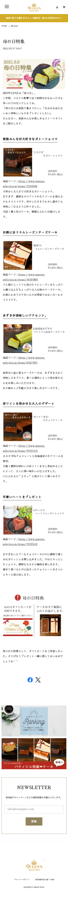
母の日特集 (14, 41)
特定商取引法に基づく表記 (44, 879)
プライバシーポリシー (22, 879)
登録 (34, 821)
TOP (4, 26)
